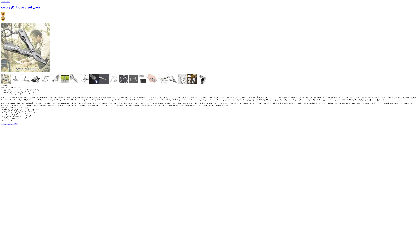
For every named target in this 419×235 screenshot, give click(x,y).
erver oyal (5, 2)
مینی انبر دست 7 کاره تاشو (20, 7)
